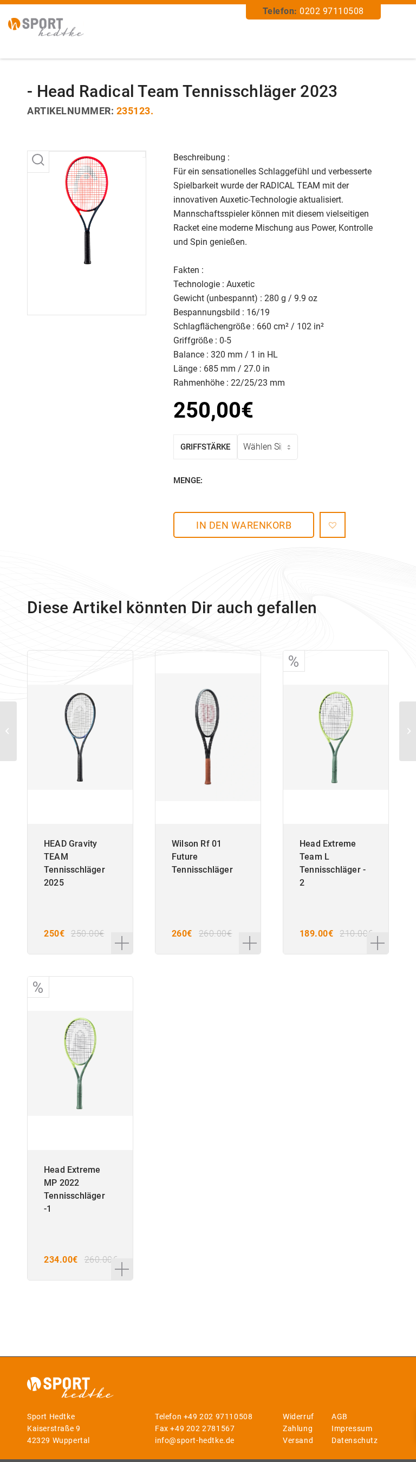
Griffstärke (205, 447)
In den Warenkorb (243, 525)
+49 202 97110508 (218, 1416)
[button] (332, 525)
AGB (340, 1416)
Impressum (352, 1428)
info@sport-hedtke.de (195, 1440)
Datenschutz (355, 1440)
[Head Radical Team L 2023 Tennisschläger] (407, 731)
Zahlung (298, 1428)
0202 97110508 (332, 11)
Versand (298, 1440)
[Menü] (396, 33)
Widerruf (298, 1416)
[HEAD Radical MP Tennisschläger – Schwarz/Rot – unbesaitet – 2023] (8, 731)
